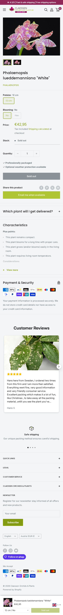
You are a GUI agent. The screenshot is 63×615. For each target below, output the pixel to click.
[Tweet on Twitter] (52, 188)
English (8, 536)
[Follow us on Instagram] (10, 551)
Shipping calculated (38, 129)
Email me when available (31, 194)
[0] (57, 10)
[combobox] (17, 610)
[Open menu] (4, 9)
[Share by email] (58, 188)
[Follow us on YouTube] (16, 551)
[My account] (51, 9)
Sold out (31, 176)
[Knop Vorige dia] (4, 366)
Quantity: (8, 153)
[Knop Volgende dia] (59, 366)
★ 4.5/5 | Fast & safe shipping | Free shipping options (31, 2)
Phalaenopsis (11, 85)
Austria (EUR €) (28, 536)
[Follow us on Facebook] (5, 551)
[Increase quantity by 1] (36, 153)
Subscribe (13, 522)
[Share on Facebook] (41, 188)
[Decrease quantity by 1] (18, 153)
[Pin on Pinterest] (47, 188)
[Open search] (46, 9)
